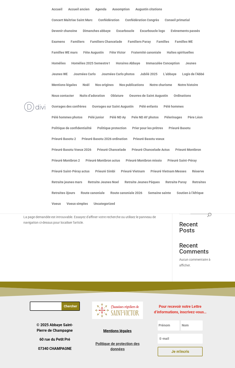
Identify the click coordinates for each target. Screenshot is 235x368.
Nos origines (104, 85)
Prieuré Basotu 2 (64, 139)
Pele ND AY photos (145, 117)
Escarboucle (125, 31)
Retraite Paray (176, 182)
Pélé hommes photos (67, 117)
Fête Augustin (93, 52)
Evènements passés (185, 31)
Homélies (59, 63)
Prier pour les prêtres (147, 128)
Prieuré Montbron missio (144, 160)
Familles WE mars (65, 52)
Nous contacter (63, 95)
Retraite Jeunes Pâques (142, 182)
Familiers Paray (139, 41)
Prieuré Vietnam (133, 171)
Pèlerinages (173, 117)
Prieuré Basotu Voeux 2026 (71, 149)
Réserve (198, 171)
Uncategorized (104, 203)
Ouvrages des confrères (69, 106)
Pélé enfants (148, 106)
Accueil (57, 9)
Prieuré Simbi (105, 171)
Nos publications (131, 85)
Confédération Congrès (142, 20)
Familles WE (184, 41)
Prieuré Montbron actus (103, 160)
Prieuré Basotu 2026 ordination (104, 139)
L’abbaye (169, 74)
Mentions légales (64, 85)
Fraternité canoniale (146, 52)
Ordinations (182, 95)
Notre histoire (188, 85)
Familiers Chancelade (106, 41)
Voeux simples (77, 203)
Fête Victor (117, 52)
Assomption (121, 9)
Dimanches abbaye (97, 31)
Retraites (199, 182)
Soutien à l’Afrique (190, 193)
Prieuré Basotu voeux (148, 139)
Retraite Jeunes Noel (103, 182)
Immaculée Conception (163, 63)
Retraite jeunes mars (67, 182)
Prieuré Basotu (179, 128)
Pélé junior (96, 117)
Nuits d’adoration (92, 95)
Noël (86, 85)
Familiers (77, 41)
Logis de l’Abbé (193, 74)
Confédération (108, 20)
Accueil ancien (79, 9)
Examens (58, 41)
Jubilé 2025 (148, 74)
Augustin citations (148, 9)
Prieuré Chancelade (111, 149)
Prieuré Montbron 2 (66, 160)
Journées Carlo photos (117, 74)
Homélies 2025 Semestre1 (90, 63)
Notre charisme (161, 85)
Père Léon (195, 117)
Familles (163, 41)
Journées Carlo (84, 74)
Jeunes (190, 63)
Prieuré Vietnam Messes (168, 171)
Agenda (100, 9)
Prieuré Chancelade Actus (151, 149)
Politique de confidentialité (72, 128)
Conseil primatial (177, 20)
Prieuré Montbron (188, 149)
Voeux (56, 203)
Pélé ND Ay (118, 117)
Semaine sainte (159, 193)
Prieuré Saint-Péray (182, 160)
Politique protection (111, 128)
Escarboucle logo (152, 31)
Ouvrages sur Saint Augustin (113, 106)
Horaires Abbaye (128, 63)
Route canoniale (93, 193)
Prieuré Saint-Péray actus (71, 171)
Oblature (117, 95)
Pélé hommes (174, 106)
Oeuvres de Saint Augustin (148, 95)
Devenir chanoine (64, 31)
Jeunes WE (60, 74)
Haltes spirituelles (180, 52)
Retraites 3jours (63, 193)
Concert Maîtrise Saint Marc (72, 20)
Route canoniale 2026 (126, 193)
